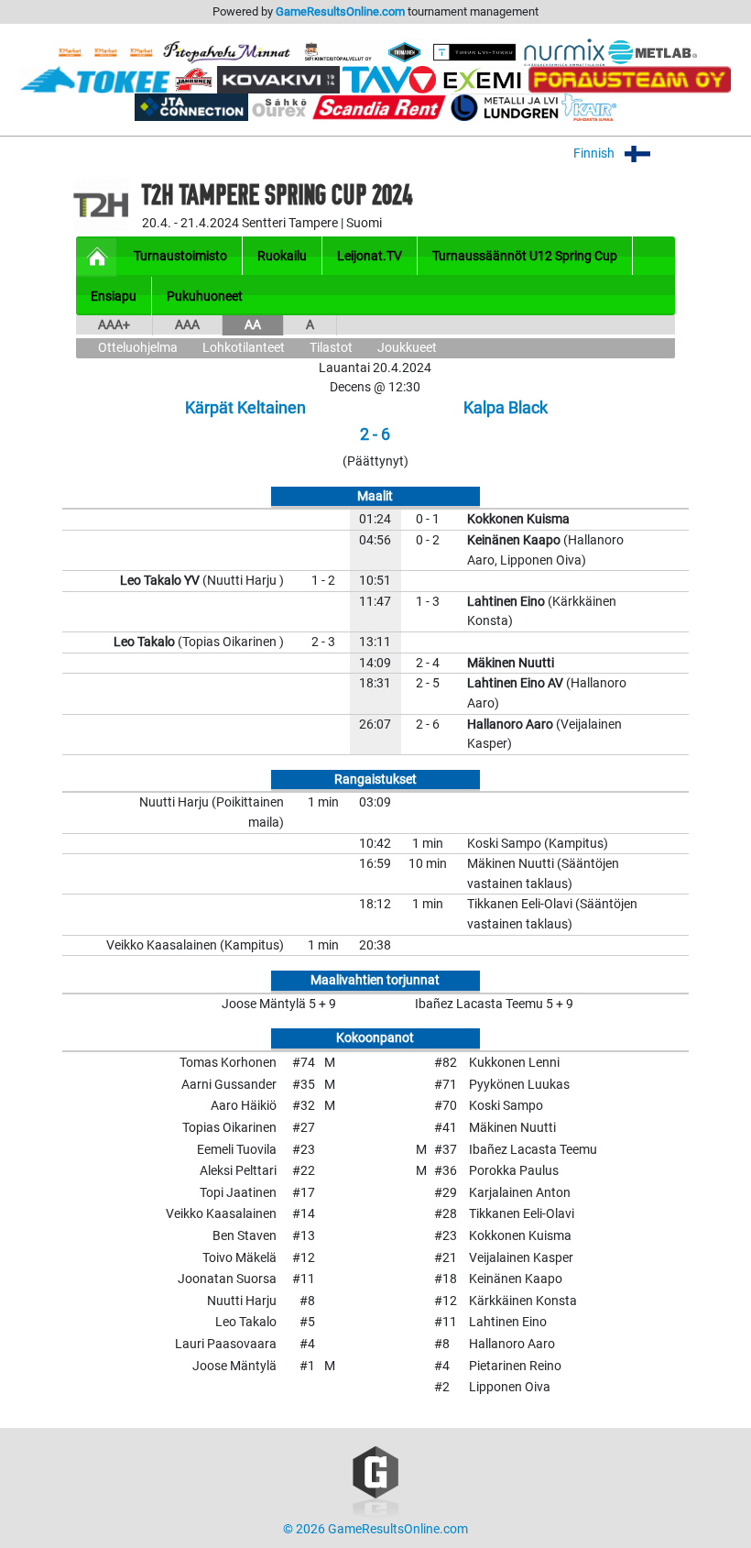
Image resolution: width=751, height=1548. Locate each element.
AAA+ (114, 325)
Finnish (595, 153)
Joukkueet (407, 348)
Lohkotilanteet (243, 348)
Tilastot (331, 348)
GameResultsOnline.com (340, 11)
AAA (187, 325)
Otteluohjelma (138, 348)
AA (253, 325)
